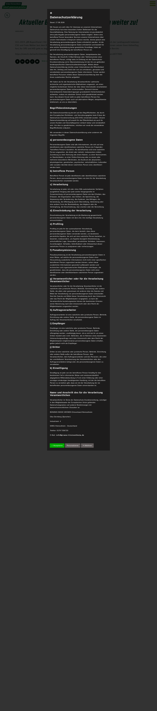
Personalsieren (73, 445)
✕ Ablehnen (87, 445)
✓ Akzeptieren (57, 445)
